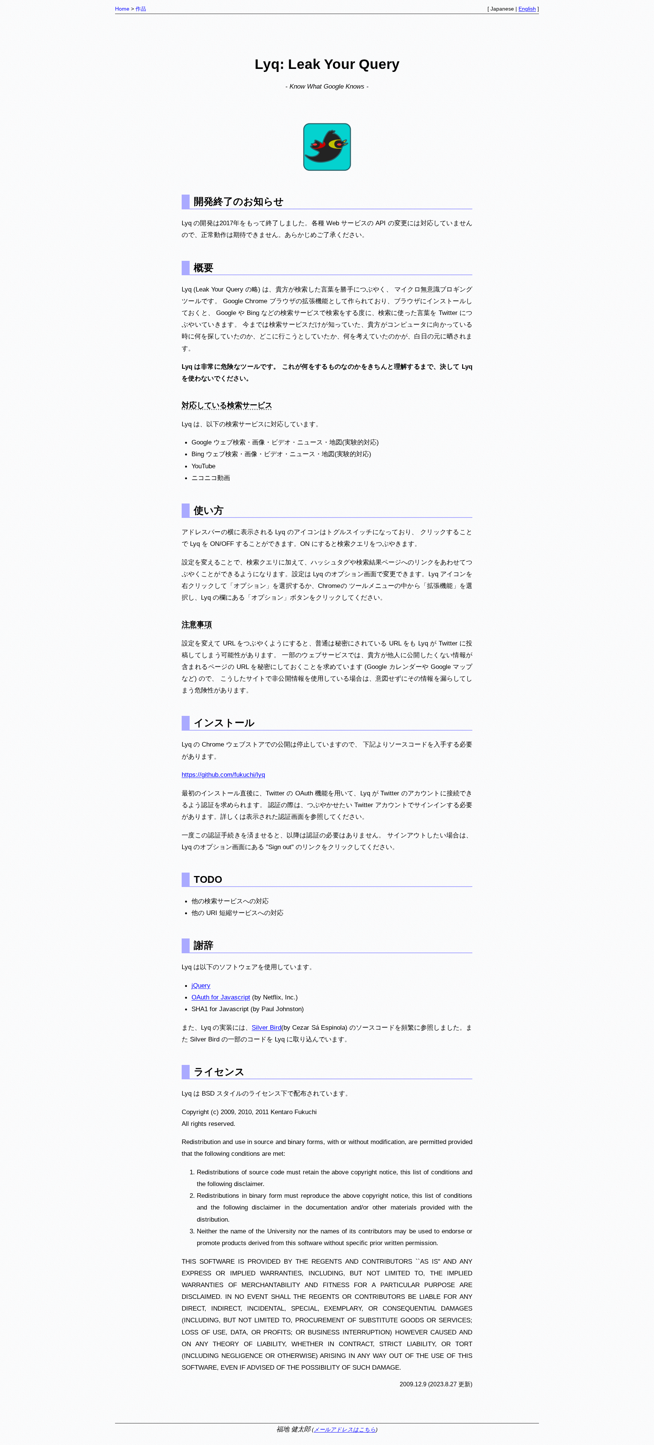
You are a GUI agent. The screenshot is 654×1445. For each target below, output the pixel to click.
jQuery (201, 985)
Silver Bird (266, 1027)
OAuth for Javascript (221, 997)
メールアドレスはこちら (345, 1429)
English (527, 9)
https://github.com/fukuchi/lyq (223, 774)
